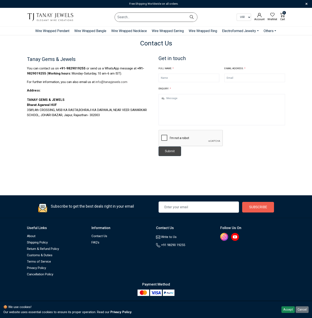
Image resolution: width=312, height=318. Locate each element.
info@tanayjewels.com (111, 82)
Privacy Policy (36, 268)
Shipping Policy (37, 242)
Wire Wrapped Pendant (52, 31)
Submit (170, 151)
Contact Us (99, 236)
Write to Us (168, 237)
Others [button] (269, 31)
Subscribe (258, 207)
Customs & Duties (39, 255)
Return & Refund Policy (43, 249)
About (31, 236)
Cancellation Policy (40, 274)
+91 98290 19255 (172, 245)
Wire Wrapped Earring (168, 31)
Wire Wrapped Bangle (90, 31)
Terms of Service (39, 261)
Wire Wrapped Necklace (129, 31)
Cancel (302, 309)
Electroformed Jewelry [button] (239, 31)
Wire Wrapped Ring (203, 31)
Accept (288, 309)
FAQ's (95, 242)
